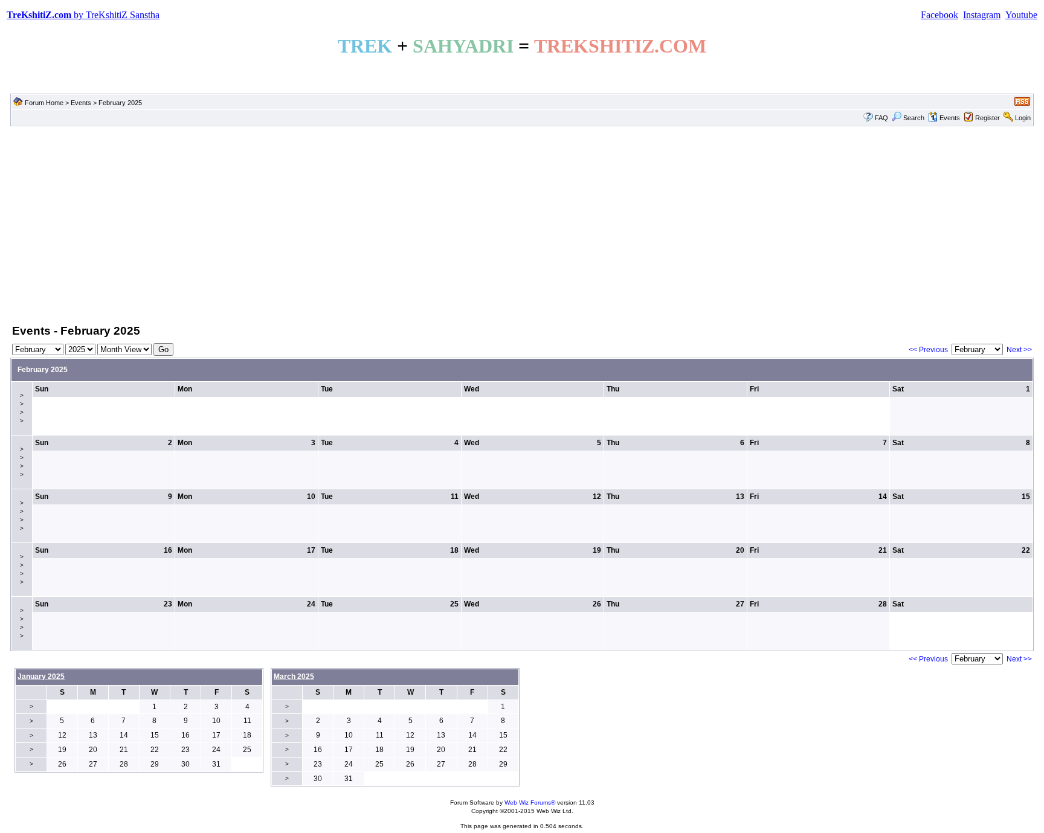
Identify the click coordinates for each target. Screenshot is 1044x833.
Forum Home (44, 102)
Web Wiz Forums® (529, 802)
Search (913, 117)
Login (1023, 117)
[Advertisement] (522, 224)
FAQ (881, 117)
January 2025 (41, 676)
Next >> (1019, 350)
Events (81, 102)
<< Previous (928, 350)
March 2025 (294, 676)
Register (987, 117)
